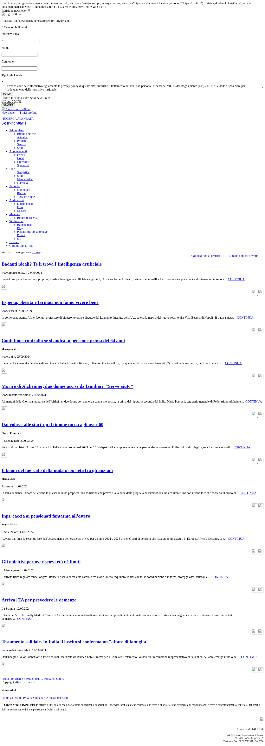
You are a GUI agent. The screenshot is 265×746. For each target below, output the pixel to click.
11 (39, 678)
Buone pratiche (26, 133)
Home (36, 252)
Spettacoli (23, 165)
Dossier (14, 242)
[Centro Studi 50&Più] (16, 109)
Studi (20, 147)
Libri (12, 168)
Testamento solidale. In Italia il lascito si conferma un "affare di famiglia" (75, 641)
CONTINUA (236, 279)
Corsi (20, 158)
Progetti (22, 140)
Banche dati (24, 224)
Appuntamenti (18, 151)
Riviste (21, 193)
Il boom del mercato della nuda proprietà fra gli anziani (57, 470)
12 (41, 678)
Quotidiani (23, 189)
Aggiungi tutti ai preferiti (206, 255)
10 (36, 678)
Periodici (14, 186)
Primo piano (16, 130)
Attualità (22, 137)
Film (20, 207)
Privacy (27, 697)
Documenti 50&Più (14, 122)
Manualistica (25, 179)
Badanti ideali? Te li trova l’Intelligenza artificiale (52, 264)
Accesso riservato (57, 697)
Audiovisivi (16, 200)
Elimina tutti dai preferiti (245, 255)
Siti (19, 238)
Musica (21, 210)
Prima (5, 678)
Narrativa (23, 182)
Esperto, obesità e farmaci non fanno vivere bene (50, 302)
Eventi (21, 154)
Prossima (49, 678)
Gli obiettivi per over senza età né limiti (41, 561)
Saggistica (23, 172)
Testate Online (26, 196)
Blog (20, 228)
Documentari (25, 203)
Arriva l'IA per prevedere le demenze (39, 599)
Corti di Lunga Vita (21, 245)
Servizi (21, 144)
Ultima (60, 678)
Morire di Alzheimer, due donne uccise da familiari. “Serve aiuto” (67, 386)
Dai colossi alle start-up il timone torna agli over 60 (52, 424)
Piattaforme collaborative (32, 231)
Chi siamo (16, 697)
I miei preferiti (30, 112)
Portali (21, 235)
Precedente (16, 678)
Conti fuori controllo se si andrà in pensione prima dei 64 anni (63, 340)
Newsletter (8, 112)
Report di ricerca (27, 217)
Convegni (23, 161)
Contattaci (39, 697)
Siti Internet (16, 221)
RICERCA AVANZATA (18, 118)
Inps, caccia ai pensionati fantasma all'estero (46, 516)
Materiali (14, 214)
